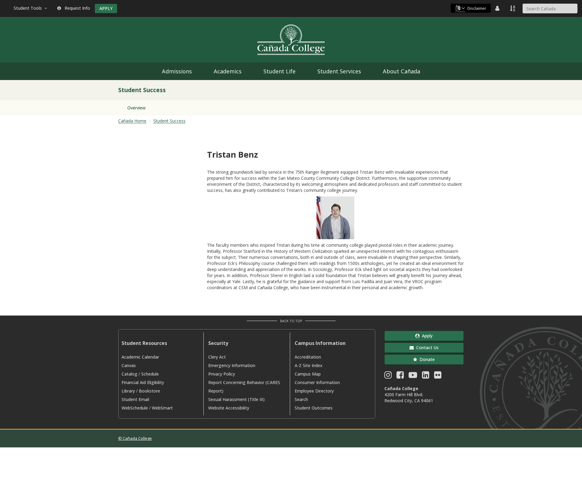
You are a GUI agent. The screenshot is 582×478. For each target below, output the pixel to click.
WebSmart (162, 408)
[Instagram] (388, 376)
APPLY (105, 8)
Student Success (169, 121)
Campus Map (308, 374)
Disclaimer (476, 8)
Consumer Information (317, 382)
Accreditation (308, 357)
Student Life (279, 71)
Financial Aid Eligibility (143, 382)
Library (128, 391)
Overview (136, 108)
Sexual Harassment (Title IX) (236, 399)
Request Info (76, 8)
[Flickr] (437, 376)
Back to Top (291, 321)
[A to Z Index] (513, 8)
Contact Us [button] (426, 347)
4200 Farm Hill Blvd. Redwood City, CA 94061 (408, 397)
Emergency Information (231, 365)
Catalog (129, 374)
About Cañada (401, 71)
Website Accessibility (228, 408)
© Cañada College (135, 438)
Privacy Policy (221, 374)
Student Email (135, 399)
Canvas (129, 365)
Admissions (177, 71)
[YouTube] (413, 376)
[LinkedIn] (425, 376)
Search (301, 399)
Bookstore (149, 391)
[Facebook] (400, 376)
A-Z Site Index (309, 365)
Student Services (339, 71)
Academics (228, 71)
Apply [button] (426, 336)
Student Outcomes (314, 408)
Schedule (150, 374)
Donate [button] (426, 359)
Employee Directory (314, 391)
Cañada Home (132, 121)
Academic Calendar (140, 357)
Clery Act (217, 357)
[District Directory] (498, 8)
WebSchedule (135, 408)
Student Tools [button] (29, 8)
